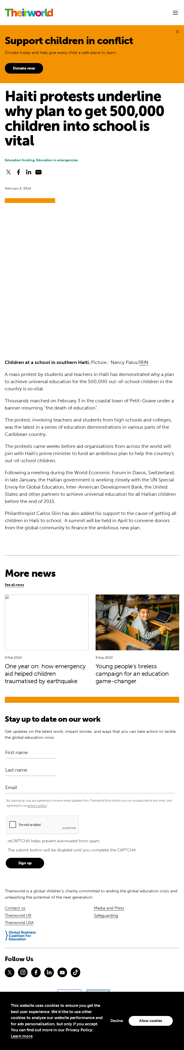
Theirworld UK (18, 915)
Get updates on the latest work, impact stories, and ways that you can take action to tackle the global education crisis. (90, 734)
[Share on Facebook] (18, 172)
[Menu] (175, 13)
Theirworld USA (19, 922)
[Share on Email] (38, 172)
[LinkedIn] (49, 972)
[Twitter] (9, 972)
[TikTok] (75, 972)
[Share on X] (8, 172)
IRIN (143, 362)
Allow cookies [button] (150, 1021)
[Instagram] (23, 972)
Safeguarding (106, 915)
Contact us (15, 908)
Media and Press (109, 908)
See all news (14, 585)
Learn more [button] (22, 1036)
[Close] (177, 31)
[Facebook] (36, 972)
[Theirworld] (29, 12)
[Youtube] (62, 972)
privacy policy (37, 805)
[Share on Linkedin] (28, 172)
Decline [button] (116, 1021)
